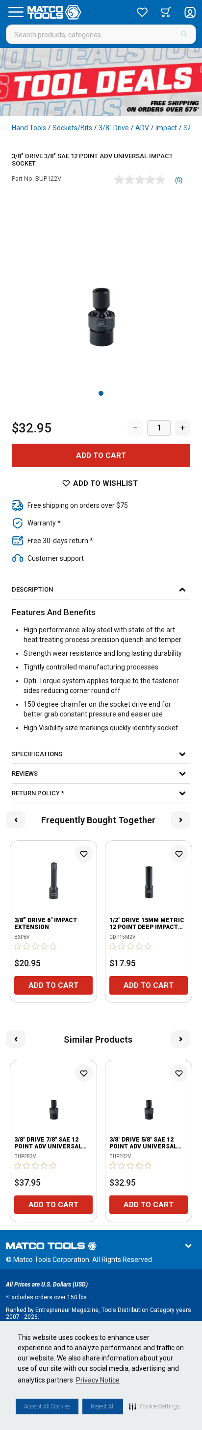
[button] (154, 1406)
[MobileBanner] (101, 82)
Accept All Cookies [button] (47, 1406)
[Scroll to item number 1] (101, 393)
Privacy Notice (98, 1380)
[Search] (184, 34)
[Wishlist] (142, 12)
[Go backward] (15, 820)
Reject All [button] (103, 1406)
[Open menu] (15, 12)
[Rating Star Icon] (18, 946)
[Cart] (166, 12)
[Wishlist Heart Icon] (84, 853)
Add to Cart (101, 455)
